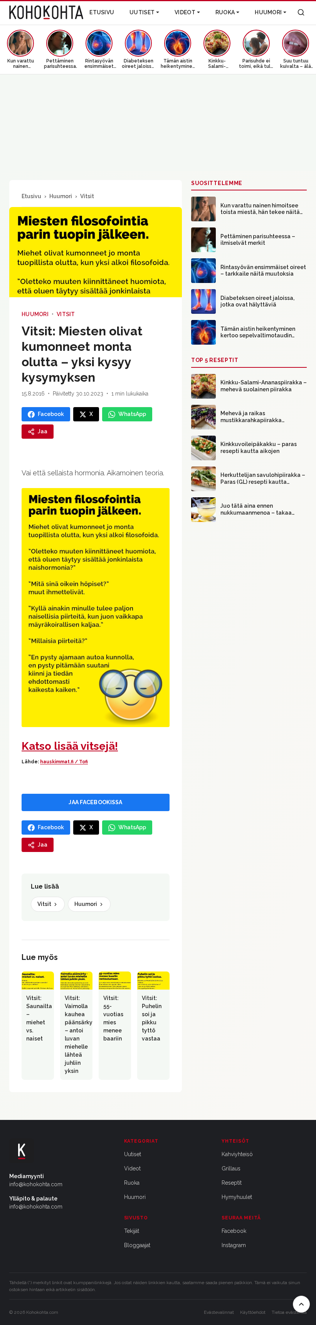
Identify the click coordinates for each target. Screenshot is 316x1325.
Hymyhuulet (237, 1197)
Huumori (268, 12)
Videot (185, 12)
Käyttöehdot (253, 1312)
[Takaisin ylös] (301, 1304)
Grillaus (231, 1168)
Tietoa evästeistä (289, 1312)
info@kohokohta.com (35, 1184)
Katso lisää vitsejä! (70, 746)
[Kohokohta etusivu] (46, 12)
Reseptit (232, 1183)
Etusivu (101, 12)
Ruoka (225, 12)
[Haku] (300, 12)
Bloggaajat (137, 1245)
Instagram (234, 1245)
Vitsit (87, 196)
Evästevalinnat (219, 1312)
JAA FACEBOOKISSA (95, 802)
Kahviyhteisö (237, 1154)
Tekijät (131, 1231)
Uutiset (142, 12)
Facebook (234, 1231)
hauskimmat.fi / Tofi (64, 761)
